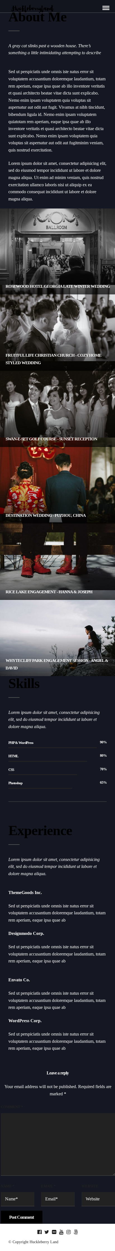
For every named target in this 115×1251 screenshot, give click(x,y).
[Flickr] (54, 1232)
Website (90, 1186)
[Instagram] (68, 1232)
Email (48, 1186)
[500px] (75, 1232)
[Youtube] (61, 1232)
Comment (12, 1107)
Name (8, 1186)
